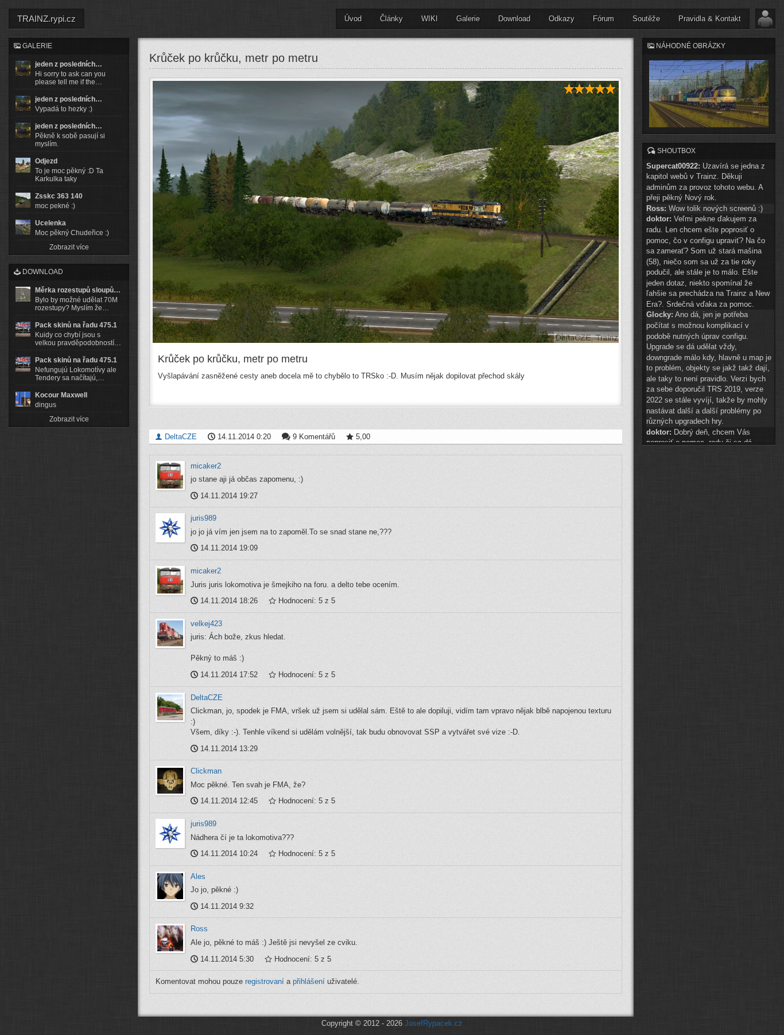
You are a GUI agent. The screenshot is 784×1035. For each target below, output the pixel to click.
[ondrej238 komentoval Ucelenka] (22, 227)
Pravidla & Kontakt (709, 18)
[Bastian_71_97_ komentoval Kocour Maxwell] (22, 399)
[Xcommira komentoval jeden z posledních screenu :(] (22, 130)
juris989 (203, 518)
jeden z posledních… (68, 64)
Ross (199, 928)
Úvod (353, 18)
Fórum (603, 18)
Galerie (468, 18)
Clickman (206, 771)
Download (514, 18)
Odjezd (46, 161)
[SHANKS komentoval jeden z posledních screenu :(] (22, 68)
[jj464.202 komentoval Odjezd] (22, 165)
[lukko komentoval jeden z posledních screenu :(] (22, 103)
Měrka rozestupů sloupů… (78, 290)
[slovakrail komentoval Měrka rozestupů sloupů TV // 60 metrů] (22, 294)
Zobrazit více (69, 247)
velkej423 (206, 623)
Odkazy (562, 18)
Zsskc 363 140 (59, 196)
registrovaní (264, 981)
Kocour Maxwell (61, 395)
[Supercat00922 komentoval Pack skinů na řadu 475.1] (22, 329)
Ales (198, 876)
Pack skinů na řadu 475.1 (76, 325)
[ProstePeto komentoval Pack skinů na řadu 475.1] (22, 364)
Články (391, 18)
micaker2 (206, 466)
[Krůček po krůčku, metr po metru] (386, 212)
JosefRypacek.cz (434, 1023)
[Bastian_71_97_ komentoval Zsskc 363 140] (22, 200)
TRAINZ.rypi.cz (46, 19)
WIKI (429, 18)
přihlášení (309, 981)
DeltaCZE (179, 436)
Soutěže (646, 18)
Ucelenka (50, 223)
